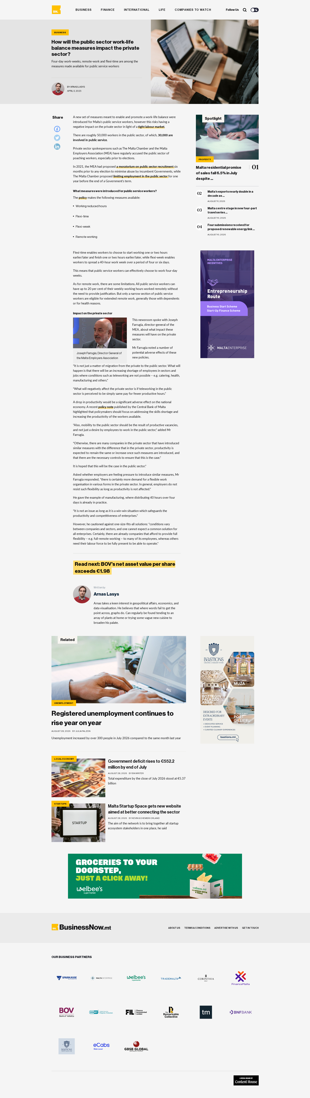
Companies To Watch (193, 9)
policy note (105, 407)
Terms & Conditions (197, 928)
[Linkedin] (58, 147)
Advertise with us (226, 928)
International (137, 9)
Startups (60, 804)
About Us (174, 928)
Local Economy (64, 759)
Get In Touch (250, 928)
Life (162, 9)
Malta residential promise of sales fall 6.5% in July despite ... (218, 173)
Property (205, 159)
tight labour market (151, 126)
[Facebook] (58, 130)
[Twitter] (58, 139)
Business (84, 9)
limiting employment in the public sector (140, 176)
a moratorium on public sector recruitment (144, 166)
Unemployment (63, 703)
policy (83, 197)
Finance (108, 9)
